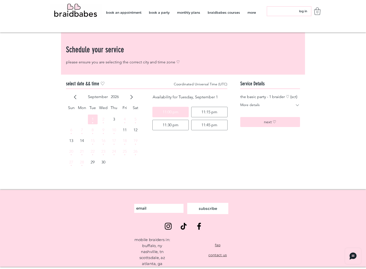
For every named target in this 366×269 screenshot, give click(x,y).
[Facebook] (199, 226)
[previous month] (75, 97)
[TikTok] (183, 226)
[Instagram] (168, 226)
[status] (200, 84)
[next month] (131, 97)
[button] (317, 11)
